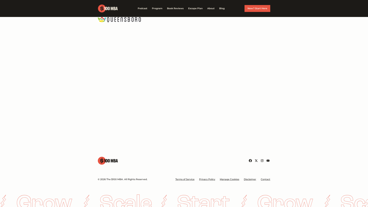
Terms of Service (184, 179)
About (211, 8)
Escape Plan (195, 8)
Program (157, 8)
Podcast (142, 8)
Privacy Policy (207, 179)
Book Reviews (175, 8)
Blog (222, 8)
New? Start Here (257, 8)
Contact (265, 179)
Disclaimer (250, 179)
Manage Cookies (229, 179)
